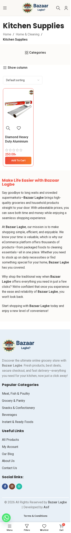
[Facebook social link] (5, 486)
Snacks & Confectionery (18, 408)
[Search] (58, 8)
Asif (46, 507)
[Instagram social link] (12, 486)
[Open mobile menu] (5, 8)
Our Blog (8, 454)
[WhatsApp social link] (19, 486)
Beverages (9, 415)
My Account (10, 447)
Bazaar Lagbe (57, 502)
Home (7, 34)
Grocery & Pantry (13, 401)
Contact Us (9, 468)
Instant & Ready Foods (17, 422)
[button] (18, 160)
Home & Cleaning (27, 34)
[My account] (66, 8)
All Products (10, 440)
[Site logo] (35, 8)
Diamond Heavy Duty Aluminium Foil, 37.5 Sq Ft (16, 141)
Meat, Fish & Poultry (16, 393)
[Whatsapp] (6, 517)
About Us (8, 461)
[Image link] (19, 345)
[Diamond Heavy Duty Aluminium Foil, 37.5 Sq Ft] (18, 105)
